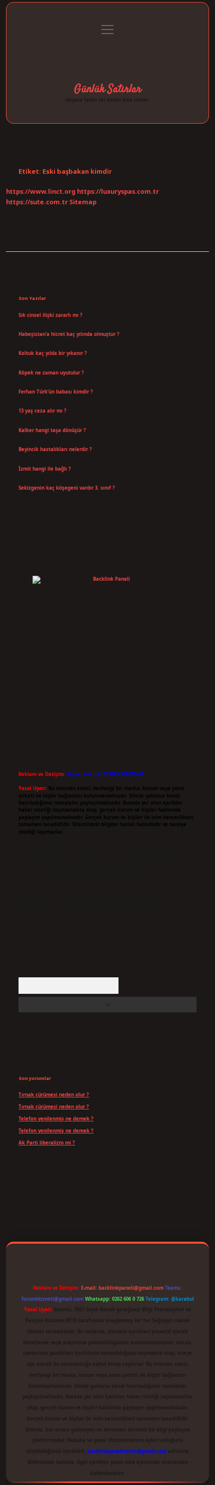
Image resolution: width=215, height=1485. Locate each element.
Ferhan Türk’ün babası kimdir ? (55, 392)
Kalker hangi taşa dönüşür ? (52, 430)
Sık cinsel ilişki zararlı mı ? (50, 315)
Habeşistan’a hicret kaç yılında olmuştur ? (69, 334)
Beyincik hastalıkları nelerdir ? (55, 449)
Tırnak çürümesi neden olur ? (53, 1094)
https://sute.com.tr (37, 201)
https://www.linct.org (41, 191)
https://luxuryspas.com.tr (118, 191)
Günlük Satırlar (108, 89)
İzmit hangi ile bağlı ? (44, 469)
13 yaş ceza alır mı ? (42, 411)
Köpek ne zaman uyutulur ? (51, 372)
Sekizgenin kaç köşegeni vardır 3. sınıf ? (66, 488)
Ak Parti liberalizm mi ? (46, 1143)
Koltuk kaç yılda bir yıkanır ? (52, 353)
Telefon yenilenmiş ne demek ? (56, 1119)
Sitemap (83, 201)
